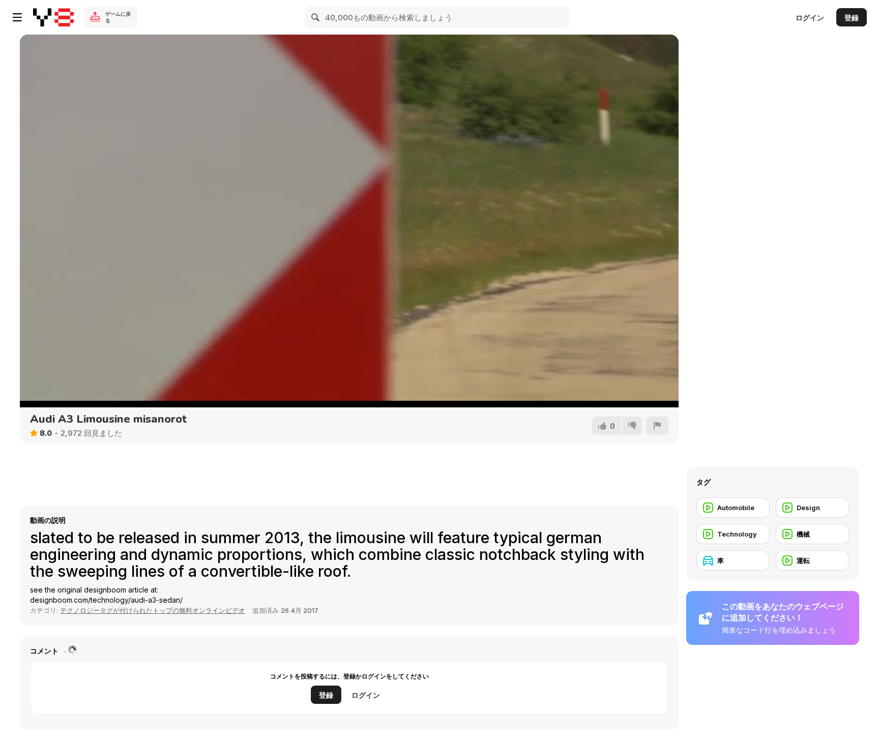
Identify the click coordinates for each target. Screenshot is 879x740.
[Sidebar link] (17, 17)
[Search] (316, 17)
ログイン (810, 17)
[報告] (657, 426)
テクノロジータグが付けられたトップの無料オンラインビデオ (152, 610)
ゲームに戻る (118, 17)
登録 (851, 17)
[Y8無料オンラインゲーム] (53, 17)
